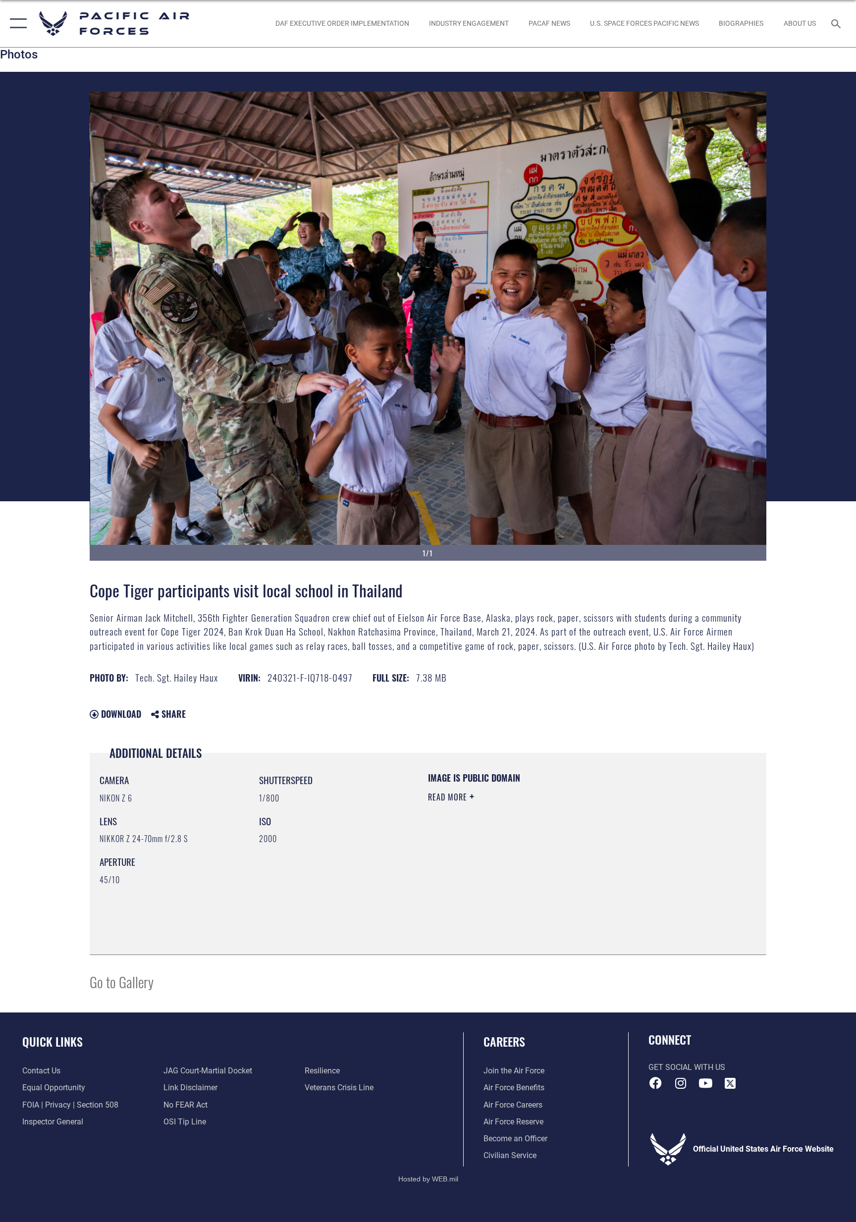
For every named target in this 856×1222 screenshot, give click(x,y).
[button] (16, 23)
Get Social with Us (686, 1067)
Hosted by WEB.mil (428, 1179)
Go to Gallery (122, 981)
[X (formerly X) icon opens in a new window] (730, 1083)
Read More (449, 797)
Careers (504, 1041)
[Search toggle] (837, 23)
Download (120, 713)
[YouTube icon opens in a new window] (705, 1083)
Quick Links (52, 1041)
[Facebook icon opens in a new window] (655, 1083)
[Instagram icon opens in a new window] (680, 1083)
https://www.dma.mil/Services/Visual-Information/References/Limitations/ (544, 860)
